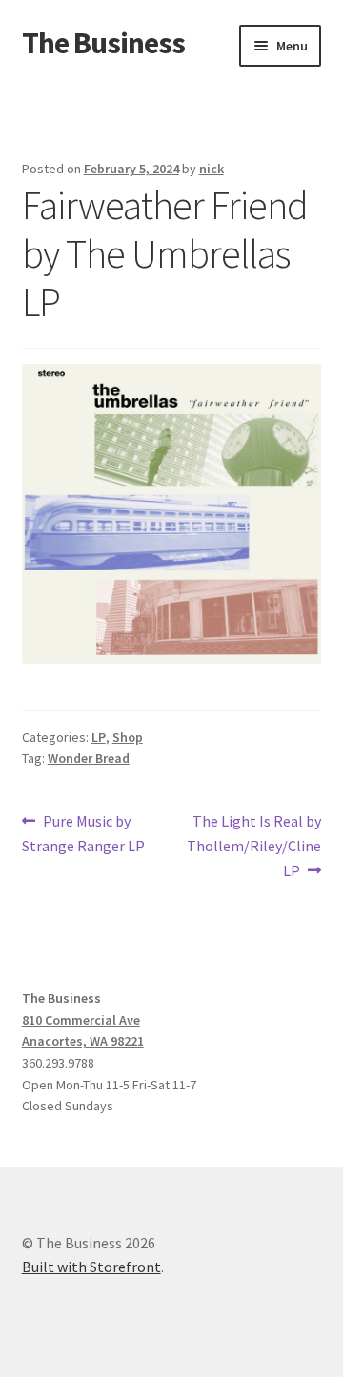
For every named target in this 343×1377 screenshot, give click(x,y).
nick (211, 168)
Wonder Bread (89, 758)
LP (98, 737)
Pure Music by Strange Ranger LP (83, 832)
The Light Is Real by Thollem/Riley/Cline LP (254, 845)
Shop (127, 737)
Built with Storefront (91, 1266)
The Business (103, 43)
